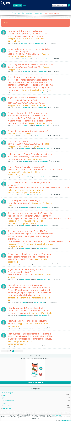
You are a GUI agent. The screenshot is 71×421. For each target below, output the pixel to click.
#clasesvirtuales (36, 39)
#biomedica (40, 172)
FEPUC (4, 403)
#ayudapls (36, 203)
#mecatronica (14, 193)
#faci (18, 39)
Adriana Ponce (25, 125)
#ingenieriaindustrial (17, 344)
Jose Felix (24, 302)
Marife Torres (24, 207)
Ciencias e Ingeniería (41, 92)
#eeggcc (11, 39)
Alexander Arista (26, 346)
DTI (3, 398)
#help (49, 313)
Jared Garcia (24, 43)
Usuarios (38, 13)
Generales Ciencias (40, 43)
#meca (18, 190)
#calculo (26, 105)
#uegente (22, 56)
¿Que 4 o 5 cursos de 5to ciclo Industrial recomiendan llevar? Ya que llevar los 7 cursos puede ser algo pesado (28, 310)
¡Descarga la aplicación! (35, 382)
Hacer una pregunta (51, 13)
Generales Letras (6, 408)
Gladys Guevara (25, 328)
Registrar (25, 5)
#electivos (47, 123)
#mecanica (35, 193)
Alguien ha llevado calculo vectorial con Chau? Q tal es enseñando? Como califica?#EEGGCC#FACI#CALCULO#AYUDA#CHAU (29, 100)
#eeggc (25, 190)
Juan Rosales (25, 92)
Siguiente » (19, 351)
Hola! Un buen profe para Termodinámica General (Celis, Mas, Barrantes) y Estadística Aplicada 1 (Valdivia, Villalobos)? (30, 157)
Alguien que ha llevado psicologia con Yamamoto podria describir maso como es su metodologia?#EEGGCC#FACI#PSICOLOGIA (29, 256)
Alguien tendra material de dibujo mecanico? (28, 131)
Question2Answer (66, 420)
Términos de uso (56, 415)
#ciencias (12, 56)
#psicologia (13, 262)
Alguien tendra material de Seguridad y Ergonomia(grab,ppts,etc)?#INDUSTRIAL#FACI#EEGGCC (25, 272)
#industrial (13, 133)
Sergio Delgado (26, 135)
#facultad (34, 90)
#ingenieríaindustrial (23, 341)
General (40, 346)
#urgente (34, 146)
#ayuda (45, 67)
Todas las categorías (7, 393)
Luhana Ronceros (25, 161)
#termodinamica (15, 41)
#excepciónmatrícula (40, 298)
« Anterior (4, 351)
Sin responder (27, 13)
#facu (25, 39)
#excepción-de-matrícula (19, 298)
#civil (42, 90)
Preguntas (16, 13)
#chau (42, 105)
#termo (28, 323)
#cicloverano (13, 326)
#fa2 (18, 146)
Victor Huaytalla (26, 58)
